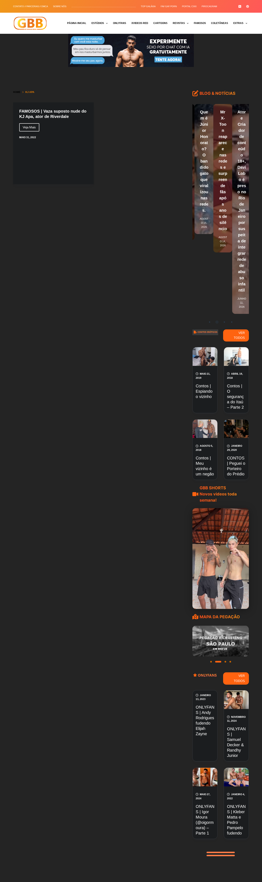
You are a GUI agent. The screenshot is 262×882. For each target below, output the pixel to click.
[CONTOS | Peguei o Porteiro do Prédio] (236, 429)
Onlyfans (119, 23)
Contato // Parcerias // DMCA (30, 6)
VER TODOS (239, 335)
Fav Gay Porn (169, 6)
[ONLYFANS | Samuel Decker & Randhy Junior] (236, 699)
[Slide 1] (211, 661)
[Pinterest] (247, 6)
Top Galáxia (148, 6)
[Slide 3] (223, 661)
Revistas (179, 23)
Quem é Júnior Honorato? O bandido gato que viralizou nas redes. (202, 161)
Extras (238, 23)
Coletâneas (219, 23)
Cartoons (160, 23)
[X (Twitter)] (239, 6)
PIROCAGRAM (209, 6)
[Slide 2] (215, 661)
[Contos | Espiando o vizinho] (205, 356)
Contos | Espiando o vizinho (204, 391)
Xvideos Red (139, 23)
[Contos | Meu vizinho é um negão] (205, 429)
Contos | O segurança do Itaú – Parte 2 (235, 396)
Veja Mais (31, 128)
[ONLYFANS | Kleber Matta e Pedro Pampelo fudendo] (236, 777)
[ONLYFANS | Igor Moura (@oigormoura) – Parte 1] (205, 777)
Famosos (200, 23)
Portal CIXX (189, 6)
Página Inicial (76, 23)
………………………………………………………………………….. (103, 6)
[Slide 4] (230, 661)
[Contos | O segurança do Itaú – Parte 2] (236, 356)
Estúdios (97, 23)
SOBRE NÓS (59, 6)
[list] (220, 641)
